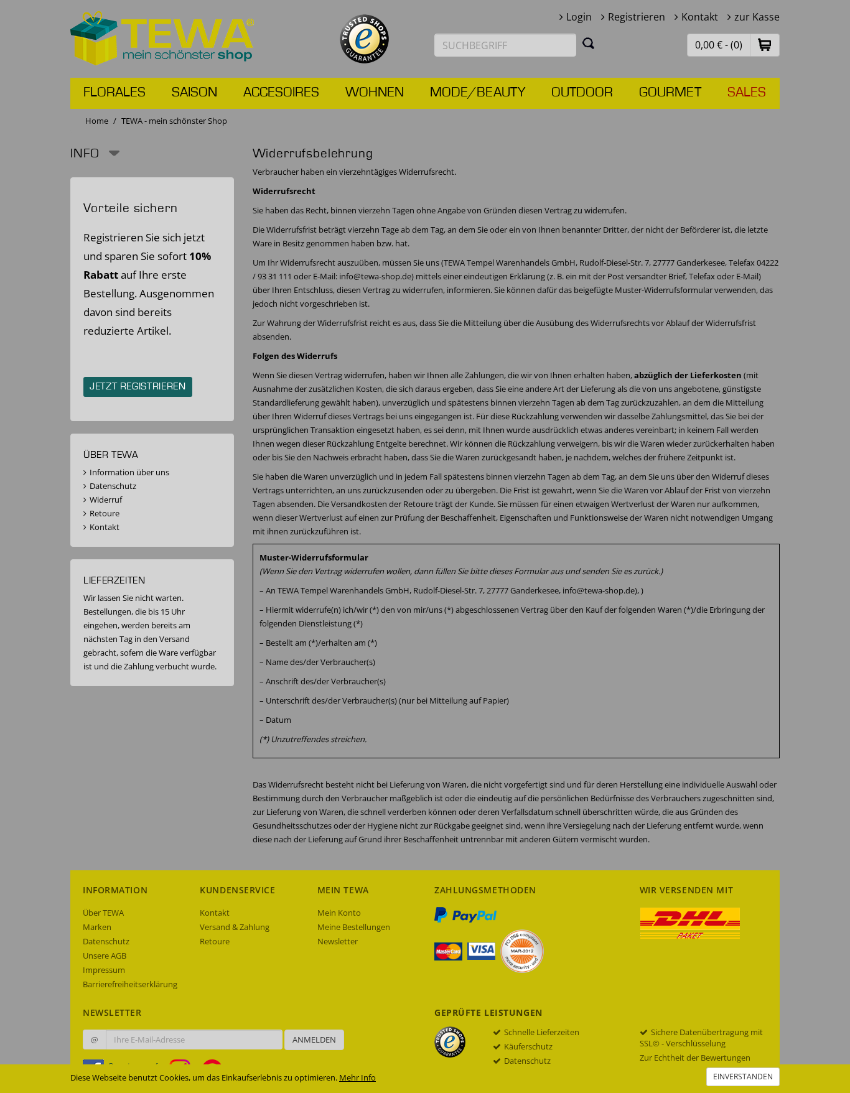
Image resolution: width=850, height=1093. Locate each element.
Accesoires (281, 93)
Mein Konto (339, 912)
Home (96, 120)
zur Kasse (757, 17)
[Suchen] (588, 43)
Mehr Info (357, 1077)
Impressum (104, 969)
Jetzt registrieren (138, 387)
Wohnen (374, 93)
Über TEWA (103, 912)
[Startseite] (162, 37)
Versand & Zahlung (234, 927)
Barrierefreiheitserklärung (130, 984)
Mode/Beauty (477, 93)
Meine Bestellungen (353, 927)
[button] (765, 44)
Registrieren (636, 17)
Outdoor (582, 93)
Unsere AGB (104, 955)
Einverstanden (743, 1076)
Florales (114, 93)
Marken (97, 927)
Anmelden (314, 1039)
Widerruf (106, 499)
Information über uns (129, 472)
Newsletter (337, 941)
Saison (194, 93)
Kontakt (699, 17)
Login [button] (579, 17)
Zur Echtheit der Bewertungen (695, 1057)
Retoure (104, 513)
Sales (746, 93)
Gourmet (670, 93)
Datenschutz (113, 485)
